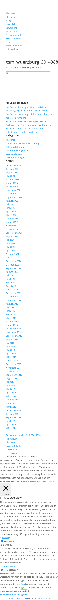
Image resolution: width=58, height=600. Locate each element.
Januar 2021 (12, 257)
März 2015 (11, 406)
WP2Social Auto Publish (17, 598)
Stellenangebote (14, 35)
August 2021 (12, 236)
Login (8, 42)
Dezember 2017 (13, 364)
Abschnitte (11, 139)
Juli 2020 (10, 275)
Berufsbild (11, 24)
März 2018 (11, 357)
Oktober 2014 (12, 414)
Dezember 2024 (13, 165)
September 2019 (14, 300)
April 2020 (11, 286)
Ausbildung (11, 31)
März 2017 (11, 396)
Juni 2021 (10, 243)
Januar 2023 (12, 183)
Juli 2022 (10, 204)
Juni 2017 (10, 385)
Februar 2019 (12, 321)
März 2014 (11, 428)
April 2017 (11, 392)
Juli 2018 (10, 342)
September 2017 (14, 374)
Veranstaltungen (14, 154)
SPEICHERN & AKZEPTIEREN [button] (14, 594)
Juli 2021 (10, 239)
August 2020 (12, 271)
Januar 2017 (12, 403)
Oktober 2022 (12, 193)
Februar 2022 (12, 218)
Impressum (11, 438)
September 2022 (14, 197)
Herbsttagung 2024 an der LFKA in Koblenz (27, 110)
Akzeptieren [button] (29, 481)
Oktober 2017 (12, 371)
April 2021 (11, 250)
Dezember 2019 (13, 293)
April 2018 (11, 353)
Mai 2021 (10, 247)
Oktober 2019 (12, 296)
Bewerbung (11, 27)
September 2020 (14, 268)
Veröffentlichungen (15, 157)
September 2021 (14, 232)
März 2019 (11, 318)
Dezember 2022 (13, 186)
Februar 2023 (12, 179)
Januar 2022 (12, 222)
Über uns (10, 17)
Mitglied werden (14, 45)
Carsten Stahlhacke (19, 67)
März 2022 (11, 215)
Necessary (9, 541)
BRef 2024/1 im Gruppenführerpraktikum (26, 107)
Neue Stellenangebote (17, 150)
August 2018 (12, 339)
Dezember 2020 (13, 261)
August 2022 (12, 200)
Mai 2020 (10, 282)
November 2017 (14, 367)
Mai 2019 (10, 314)
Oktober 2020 (12, 264)
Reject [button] (38, 481)
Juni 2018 (10, 346)
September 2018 (14, 335)
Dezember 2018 (13, 328)
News (8, 20)
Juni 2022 (10, 207)
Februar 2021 (12, 254)
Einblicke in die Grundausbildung (22, 143)
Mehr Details (48, 481)
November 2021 (14, 225)
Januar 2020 (12, 289)
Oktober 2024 (12, 168)
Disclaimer (11, 442)
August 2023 (12, 172)
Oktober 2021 (12, 229)
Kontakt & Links (13, 38)
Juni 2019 (10, 310)
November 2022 (14, 190)
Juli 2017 (10, 381)
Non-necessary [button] (7, 566)
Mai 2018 (10, 350)
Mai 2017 (10, 389)
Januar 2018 (12, 360)
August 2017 (12, 378)
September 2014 (14, 417)
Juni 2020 (10, 278)
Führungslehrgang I (15, 147)
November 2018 (14, 332)
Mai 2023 (10, 175)
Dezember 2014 (13, 410)
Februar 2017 (12, 399)
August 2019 (12, 303)
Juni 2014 (10, 421)
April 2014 (11, 424)
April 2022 (11, 211)
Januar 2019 (12, 325)
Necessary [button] (5, 537)
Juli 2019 (10, 307)
